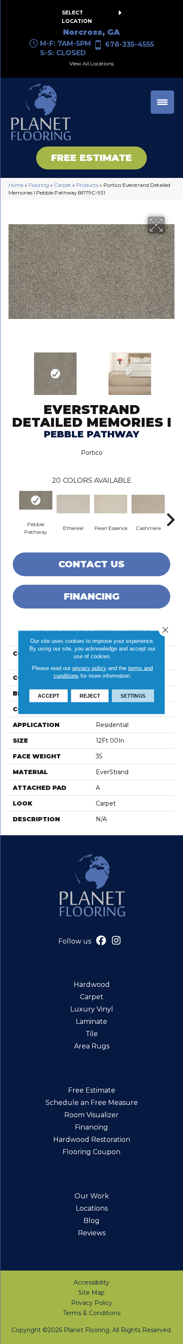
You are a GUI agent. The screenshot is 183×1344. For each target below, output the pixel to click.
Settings (133, 696)
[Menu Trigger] (162, 102)
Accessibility (91, 1282)
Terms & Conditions (91, 1313)
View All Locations (91, 63)
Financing (92, 596)
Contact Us (91, 564)
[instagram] (116, 941)
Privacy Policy (91, 1303)
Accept (48, 696)
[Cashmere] (148, 504)
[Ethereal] (73, 504)
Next (170, 369)
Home (16, 185)
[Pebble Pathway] (35, 500)
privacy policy (89, 668)
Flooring (39, 185)
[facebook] (101, 941)
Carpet (62, 185)
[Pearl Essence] (110, 504)
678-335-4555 (129, 44)
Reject (90, 696)
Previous (13, 369)
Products (87, 185)
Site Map (91, 1293)
